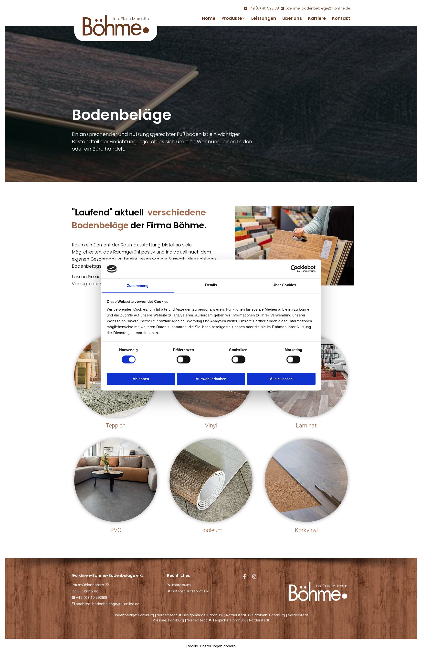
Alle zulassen (281, 379)
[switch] (183, 360)
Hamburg (146, 615)
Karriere (317, 18)
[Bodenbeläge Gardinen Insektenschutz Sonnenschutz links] (244, 18)
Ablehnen (141, 379)
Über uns (292, 18)
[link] (230, 18)
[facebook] (244, 576)
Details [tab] (211, 285)
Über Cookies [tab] (284, 285)
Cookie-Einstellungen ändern (211, 646)
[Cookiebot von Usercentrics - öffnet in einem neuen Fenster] (294, 269)
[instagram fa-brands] (254, 576)
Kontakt (341, 18)
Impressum (181, 584)
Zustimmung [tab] (138, 286)
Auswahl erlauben (211, 379)
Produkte (232, 18)
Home (208, 18)
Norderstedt (167, 615)
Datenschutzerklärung (190, 591)
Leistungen (263, 18)
